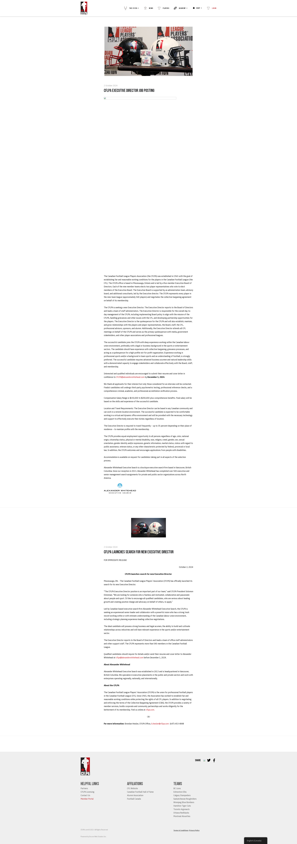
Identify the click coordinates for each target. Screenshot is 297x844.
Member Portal (87, 798)
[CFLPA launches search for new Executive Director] (148, 536)
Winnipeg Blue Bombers (183, 802)
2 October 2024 (111, 85)
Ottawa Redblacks (181, 812)
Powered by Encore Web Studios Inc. (93, 837)
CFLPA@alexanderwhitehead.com (130, 377)
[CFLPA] (84, 8)
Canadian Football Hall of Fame (140, 792)
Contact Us (85, 795)
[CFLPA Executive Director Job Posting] (148, 75)
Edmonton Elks (180, 792)
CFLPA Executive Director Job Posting (129, 90)
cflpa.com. (150, 709)
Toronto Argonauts (181, 809)
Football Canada (134, 798)
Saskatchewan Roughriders (185, 798)
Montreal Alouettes (181, 816)
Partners (84, 788)
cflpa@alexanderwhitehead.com (129, 657)
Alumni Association (135, 795)
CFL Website (132, 788)
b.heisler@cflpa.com (160, 723)
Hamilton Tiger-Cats (182, 805)
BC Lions (177, 788)
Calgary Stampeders (182, 795)
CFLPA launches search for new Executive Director (139, 552)
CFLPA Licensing (87, 792)
